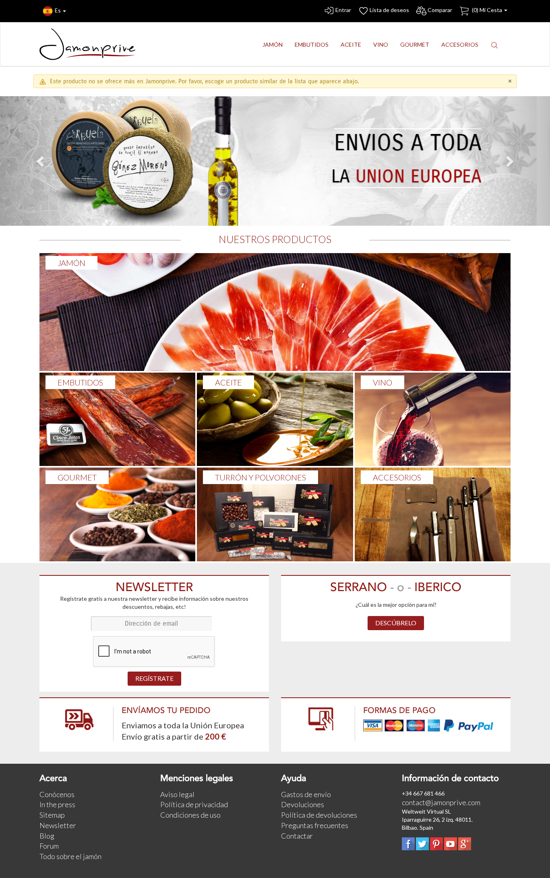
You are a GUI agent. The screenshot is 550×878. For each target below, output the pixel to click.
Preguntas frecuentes (314, 825)
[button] (494, 45)
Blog (46, 835)
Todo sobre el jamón (70, 856)
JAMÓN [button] (273, 44)
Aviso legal (177, 794)
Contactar (297, 835)
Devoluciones (302, 804)
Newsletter (57, 825)
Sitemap (52, 814)
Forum (49, 845)
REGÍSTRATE (154, 678)
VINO (382, 382)
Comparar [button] (440, 9)
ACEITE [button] (351, 44)
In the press (57, 804)
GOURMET (77, 477)
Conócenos (56, 794)
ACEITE (228, 382)
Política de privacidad (194, 804)
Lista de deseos (389, 9)
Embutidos (80, 382)
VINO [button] (380, 44)
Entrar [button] (343, 9)
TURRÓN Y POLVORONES (260, 477)
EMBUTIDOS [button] (312, 44)
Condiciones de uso (190, 814)
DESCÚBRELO (395, 623)
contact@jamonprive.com (441, 802)
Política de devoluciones (319, 814)
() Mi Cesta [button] (487, 9)
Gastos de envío (306, 794)
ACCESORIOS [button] (459, 44)
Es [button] (58, 10)
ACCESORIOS (397, 477)
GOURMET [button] (414, 44)
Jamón (71, 263)
